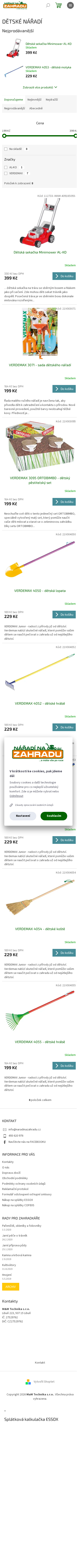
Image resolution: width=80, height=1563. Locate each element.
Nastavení (23, 816)
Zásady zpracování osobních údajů (34, 805)
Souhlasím (54, 816)
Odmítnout (16, 796)
